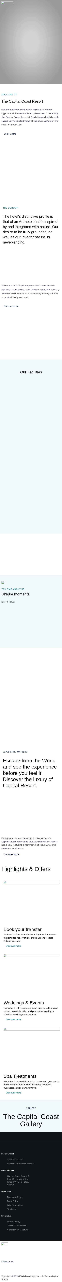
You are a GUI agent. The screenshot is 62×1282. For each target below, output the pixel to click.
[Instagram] (16, 1268)
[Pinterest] (28, 1268)
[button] (8, 134)
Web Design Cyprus (29, 1276)
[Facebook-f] (5, 1268)
